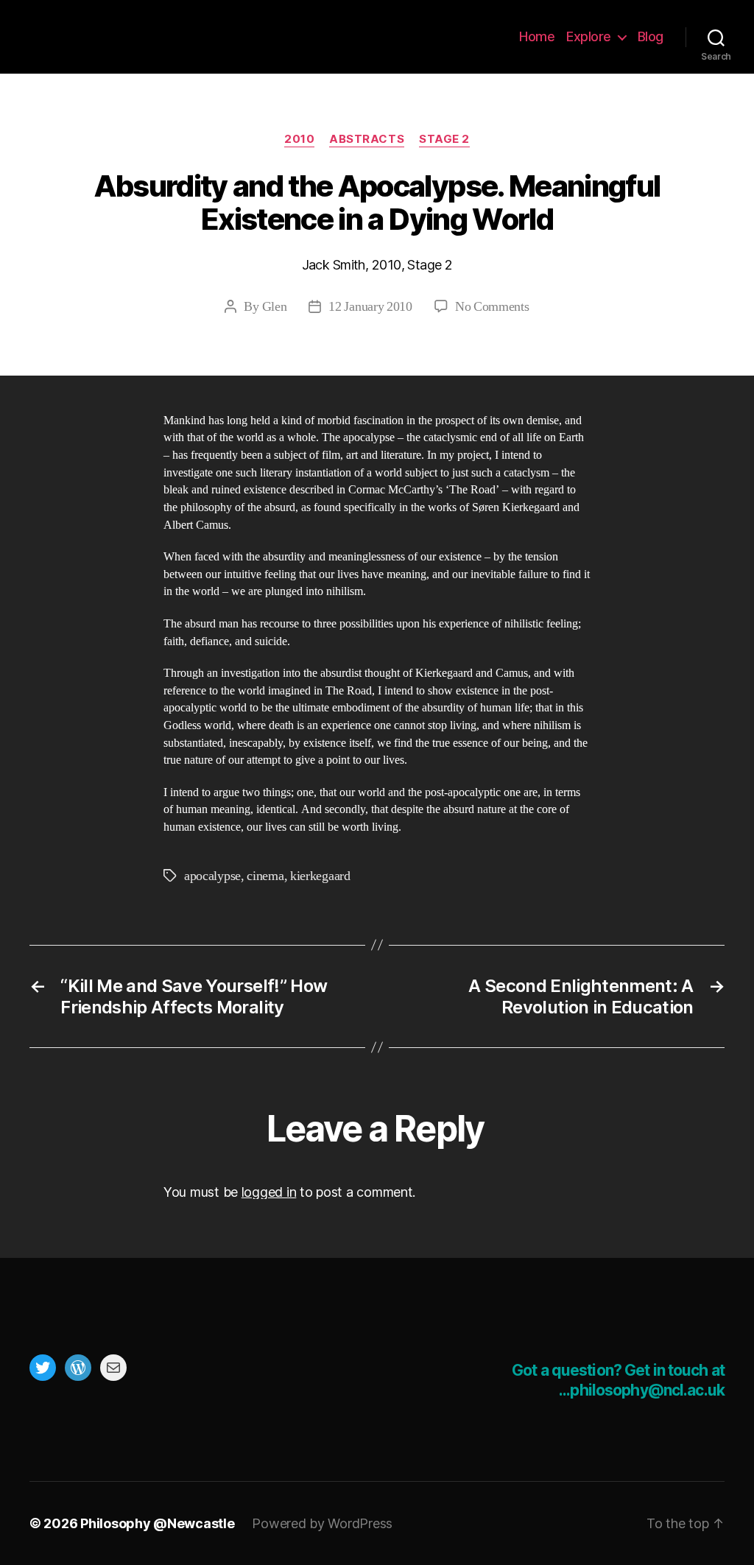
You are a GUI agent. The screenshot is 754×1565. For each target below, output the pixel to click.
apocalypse (212, 876)
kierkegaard (320, 876)
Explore (588, 36)
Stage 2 (444, 139)
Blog (650, 36)
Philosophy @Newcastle (126, 37)
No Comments (492, 306)
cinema (265, 876)
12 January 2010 (370, 306)
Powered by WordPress (322, 1523)
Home (536, 36)
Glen (274, 306)
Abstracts (366, 139)
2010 (299, 139)
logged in (269, 1192)
